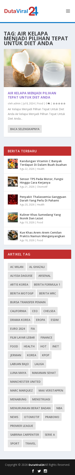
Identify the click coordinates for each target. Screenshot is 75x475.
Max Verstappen (51, 390)
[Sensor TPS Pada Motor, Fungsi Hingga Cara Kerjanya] (13, 182)
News (14, 417)
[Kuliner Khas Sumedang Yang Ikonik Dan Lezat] (13, 217)
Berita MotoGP (21, 293)
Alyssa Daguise (21, 276)
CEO (35, 311)
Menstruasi (41, 399)
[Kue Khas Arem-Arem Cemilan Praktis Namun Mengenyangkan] (13, 235)
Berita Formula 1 (47, 284)
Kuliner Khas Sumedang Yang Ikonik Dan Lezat (40, 216)
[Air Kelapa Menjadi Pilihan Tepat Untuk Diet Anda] (37, 68)
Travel (30, 443)
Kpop (45, 355)
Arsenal (44, 276)
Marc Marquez (21, 390)
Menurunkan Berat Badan (30, 408)
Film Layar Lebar (22, 337)
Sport (14, 443)
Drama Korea (20, 320)
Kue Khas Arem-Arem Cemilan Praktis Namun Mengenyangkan (42, 234)
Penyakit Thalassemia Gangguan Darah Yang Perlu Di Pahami (43, 198)
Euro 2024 (17, 329)
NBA (59, 408)
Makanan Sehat (44, 373)
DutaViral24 (37, 465)
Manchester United (25, 381)
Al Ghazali (37, 267)
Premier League (21, 426)
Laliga (39, 364)
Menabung (18, 399)
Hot (43, 346)
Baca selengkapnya (24, 129)
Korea (31, 355)
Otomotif (42, 186)
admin (17, 103)
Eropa (40, 320)
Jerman (15, 355)
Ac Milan (16, 267)
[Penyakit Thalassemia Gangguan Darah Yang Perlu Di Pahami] (13, 199)
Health (40, 169)
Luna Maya (18, 373)
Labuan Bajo (19, 364)
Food (40, 103)
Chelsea (49, 311)
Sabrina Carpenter (24, 434)
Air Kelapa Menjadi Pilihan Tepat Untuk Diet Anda (32, 95)
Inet (55, 346)
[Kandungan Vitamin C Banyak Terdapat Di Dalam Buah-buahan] (13, 164)
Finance (46, 337)
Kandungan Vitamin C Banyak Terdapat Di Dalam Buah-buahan (43, 163)
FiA (33, 329)
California (18, 311)
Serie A (50, 434)
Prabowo (52, 417)
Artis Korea (19, 284)
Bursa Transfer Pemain (28, 302)
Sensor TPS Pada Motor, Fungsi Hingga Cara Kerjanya (41, 180)
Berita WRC (47, 293)
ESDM (55, 320)
